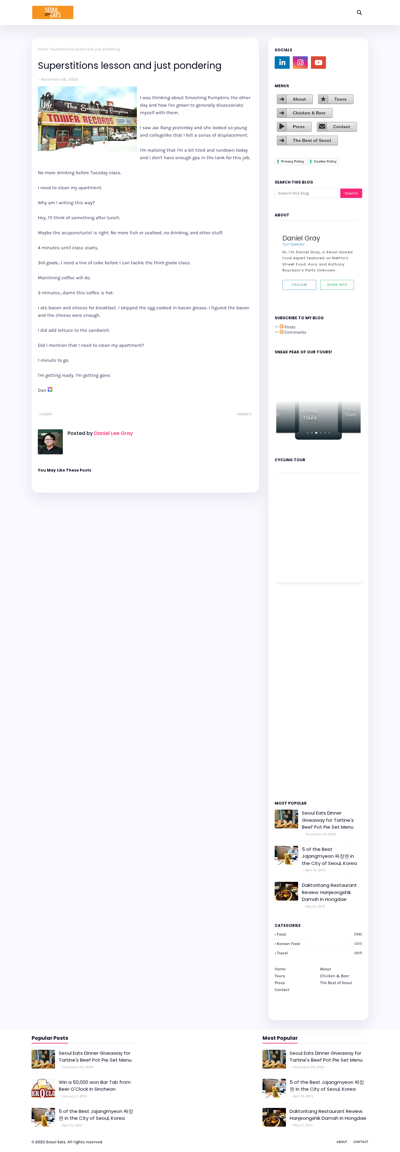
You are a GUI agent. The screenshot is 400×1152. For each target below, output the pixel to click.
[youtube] (318, 62)
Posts (289, 327)
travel (319, 953)
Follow (299, 285)
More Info (337, 285)
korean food (319, 943)
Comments (294, 332)
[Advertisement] (293, 691)
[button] (307, 433)
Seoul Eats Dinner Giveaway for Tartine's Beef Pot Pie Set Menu (328, 820)
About (299, 99)
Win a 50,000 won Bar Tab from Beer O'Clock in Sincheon (95, 1086)
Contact (341, 126)
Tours (340, 99)
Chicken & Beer (309, 112)
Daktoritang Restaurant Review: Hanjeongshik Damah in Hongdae (329, 892)
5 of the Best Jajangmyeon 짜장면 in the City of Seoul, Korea (329, 856)
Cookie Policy (325, 161)
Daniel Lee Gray (113, 433)
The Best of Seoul (312, 140)
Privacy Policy (292, 161)
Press (299, 126)
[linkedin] (282, 62)
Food (319, 934)
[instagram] (300, 62)
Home (43, 49)
